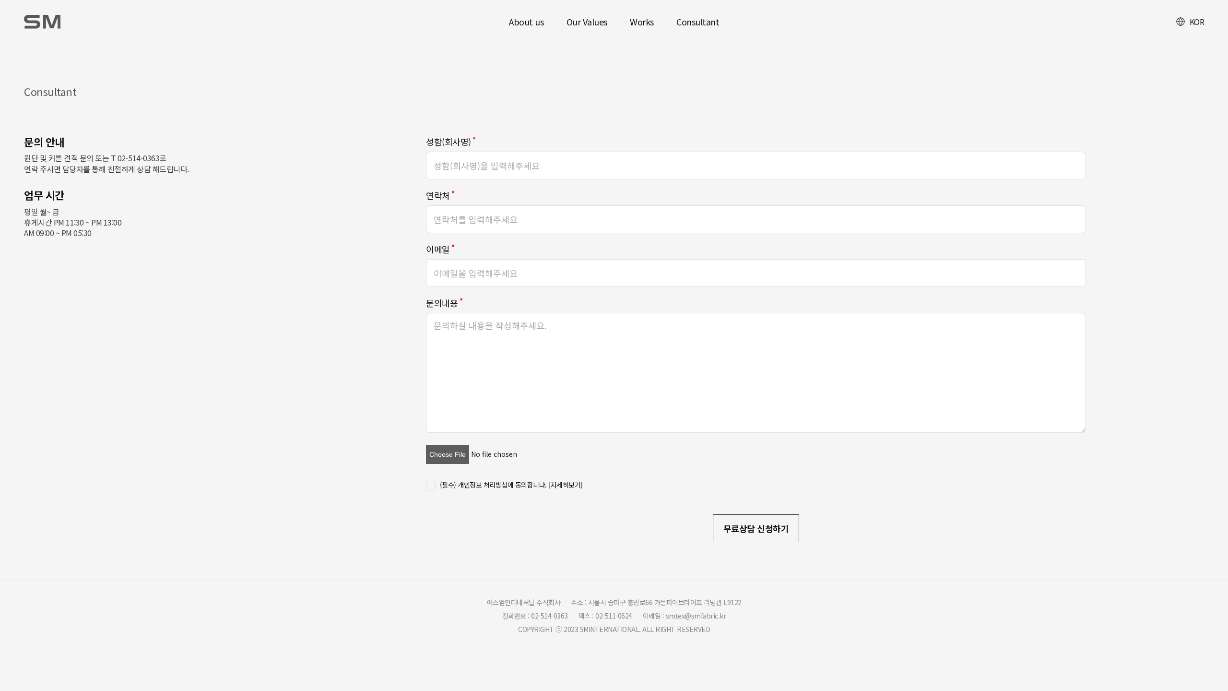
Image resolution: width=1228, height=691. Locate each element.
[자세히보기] (565, 484)
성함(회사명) (448, 141)
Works (642, 21)
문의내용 (442, 303)
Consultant (697, 21)
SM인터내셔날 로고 (43, 21)
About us (526, 21)
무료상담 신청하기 (756, 528)
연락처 (438, 195)
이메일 (438, 249)
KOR (1197, 21)
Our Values (587, 21)
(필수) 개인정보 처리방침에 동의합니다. (511, 484)
